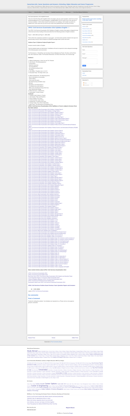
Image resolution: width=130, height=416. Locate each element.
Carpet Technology (76, 387)
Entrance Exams (85, 28)
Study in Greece (78, 352)
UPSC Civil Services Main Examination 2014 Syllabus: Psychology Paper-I (46, 123)
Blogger (71, 413)
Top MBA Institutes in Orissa (46, 367)
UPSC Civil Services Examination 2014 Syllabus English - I (42, 206)
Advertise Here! (38, 12)
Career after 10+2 (61, 383)
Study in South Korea (79, 355)
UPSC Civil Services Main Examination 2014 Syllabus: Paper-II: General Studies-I (48, 263)
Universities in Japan (88, 373)
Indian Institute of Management (35, 389)
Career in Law (29, 387)
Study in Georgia (63, 352)
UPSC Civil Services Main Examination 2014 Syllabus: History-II (43, 222)
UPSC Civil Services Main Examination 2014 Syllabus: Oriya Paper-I (44, 173)
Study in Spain (87, 355)
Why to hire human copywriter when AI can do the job (39, 400)
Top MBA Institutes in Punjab (59, 367)
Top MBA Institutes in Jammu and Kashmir (65, 366)
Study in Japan (43, 354)
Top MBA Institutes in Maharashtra (34, 367)
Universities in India (86, 42)
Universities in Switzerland (65, 376)
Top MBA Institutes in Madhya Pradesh (95, 366)
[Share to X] (36, 289)
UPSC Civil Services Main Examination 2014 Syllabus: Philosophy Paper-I (46, 135)
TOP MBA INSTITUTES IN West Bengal (83, 363)
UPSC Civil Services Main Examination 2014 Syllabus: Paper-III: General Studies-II (48, 262)
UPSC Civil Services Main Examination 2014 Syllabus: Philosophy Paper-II (46, 133)
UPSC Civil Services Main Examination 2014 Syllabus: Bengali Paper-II (45, 213)
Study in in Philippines (77, 357)
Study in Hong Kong (86, 352)
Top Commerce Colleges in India (73, 364)
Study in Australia (41, 351)
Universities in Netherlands (51, 374)
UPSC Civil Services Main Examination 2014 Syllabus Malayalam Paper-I (46, 185)
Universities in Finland (78, 371)
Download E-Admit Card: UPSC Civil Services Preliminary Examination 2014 (46, 282)
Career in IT (77, 386)
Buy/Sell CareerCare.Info (57, 12)
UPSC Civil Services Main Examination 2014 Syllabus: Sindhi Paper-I (45, 159)
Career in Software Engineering (55, 387)
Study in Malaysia (71, 354)
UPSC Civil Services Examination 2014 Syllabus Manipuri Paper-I (44, 182)
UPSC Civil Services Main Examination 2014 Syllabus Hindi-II (43, 198)
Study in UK (56, 357)
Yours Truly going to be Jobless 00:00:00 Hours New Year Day (42, 403)
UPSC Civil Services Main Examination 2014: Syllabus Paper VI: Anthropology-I (47, 251)
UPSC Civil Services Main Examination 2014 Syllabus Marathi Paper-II (45, 177)
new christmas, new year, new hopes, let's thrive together (40, 402)
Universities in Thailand (75, 376)
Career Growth (40, 384)
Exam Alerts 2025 (86, 30)
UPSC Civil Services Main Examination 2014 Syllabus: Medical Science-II (46, 136)
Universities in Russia (72, 374)
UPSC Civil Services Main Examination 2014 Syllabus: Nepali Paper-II (45, 174)
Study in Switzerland (35, 357)
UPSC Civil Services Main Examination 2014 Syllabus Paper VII (43, 253)
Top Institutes (100, 364)
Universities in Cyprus (40, 371)
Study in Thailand (43, 357)
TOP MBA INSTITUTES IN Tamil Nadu (34, 363)
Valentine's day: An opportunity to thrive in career (38, 398)
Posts (85, 82)
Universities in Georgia (98, 371)
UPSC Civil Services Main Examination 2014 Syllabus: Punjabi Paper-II (45, 168)
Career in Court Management (82, 383)
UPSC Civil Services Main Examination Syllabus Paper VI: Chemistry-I (45, 245)
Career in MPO (36, 387)
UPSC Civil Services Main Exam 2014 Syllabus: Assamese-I (42, 218)
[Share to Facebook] (38, 289)
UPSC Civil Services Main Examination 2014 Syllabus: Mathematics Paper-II (46, 142)
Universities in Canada (89, 370)
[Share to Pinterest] (39, 289)
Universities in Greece (41, 373)
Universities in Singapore (81, 374)
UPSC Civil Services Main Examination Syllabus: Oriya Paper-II (43, 171)
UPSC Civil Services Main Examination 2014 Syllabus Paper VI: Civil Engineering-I (48, 242)
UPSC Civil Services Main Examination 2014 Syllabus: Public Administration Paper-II (48, 118)
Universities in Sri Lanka (45, 376)
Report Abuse (70, 407)
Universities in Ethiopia (69, 371)
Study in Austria (49, 351)
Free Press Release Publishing (80, 12)
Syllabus (84, 39)
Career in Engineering (39, 386)
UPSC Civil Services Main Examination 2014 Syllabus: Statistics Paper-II (45, 112)
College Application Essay (86, 387)
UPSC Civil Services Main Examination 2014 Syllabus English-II (43, 204)
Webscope (68, 12)
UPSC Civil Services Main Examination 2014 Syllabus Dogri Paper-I (44, 209)
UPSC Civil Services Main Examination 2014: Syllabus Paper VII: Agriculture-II (47, 256)
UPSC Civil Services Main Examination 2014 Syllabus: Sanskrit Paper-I (45, 167)
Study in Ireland (30, 354)
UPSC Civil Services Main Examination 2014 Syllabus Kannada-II (44, 195)
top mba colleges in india (54, 377)
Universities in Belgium (71, 370)
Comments (86, 85)
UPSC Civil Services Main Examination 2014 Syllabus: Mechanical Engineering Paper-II (49, 139)
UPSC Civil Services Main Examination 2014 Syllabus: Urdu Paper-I (44, 150)
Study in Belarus (55, 351)
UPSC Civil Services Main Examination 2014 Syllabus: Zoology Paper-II (45, 109)
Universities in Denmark (50, 371)
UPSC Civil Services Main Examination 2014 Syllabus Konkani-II (44, 189)
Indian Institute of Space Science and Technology (74, 389)
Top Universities (35, 370)
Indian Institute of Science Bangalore (52, 389)
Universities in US (84, 376)
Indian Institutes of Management (92, 389)
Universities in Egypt (60, 371)
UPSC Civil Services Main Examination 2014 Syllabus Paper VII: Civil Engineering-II (48, 241)
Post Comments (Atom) (56, 341)
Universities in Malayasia (98, 373)
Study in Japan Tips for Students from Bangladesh (57, 354)
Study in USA (62, 357)
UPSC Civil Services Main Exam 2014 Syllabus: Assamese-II (43, 216)
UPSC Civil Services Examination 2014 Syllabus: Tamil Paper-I (43, 156)
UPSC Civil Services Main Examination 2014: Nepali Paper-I (42, 176)
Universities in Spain (36, 376)
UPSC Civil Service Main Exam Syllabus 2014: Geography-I (42, 230)
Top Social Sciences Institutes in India (84, 367)
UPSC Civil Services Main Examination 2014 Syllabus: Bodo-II (43, 210)
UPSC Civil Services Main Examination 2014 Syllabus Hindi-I (43, 200)
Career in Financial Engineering (67, 386)
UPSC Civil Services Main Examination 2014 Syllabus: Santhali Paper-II (45, 162)
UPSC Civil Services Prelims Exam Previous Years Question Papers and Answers (51, 285)
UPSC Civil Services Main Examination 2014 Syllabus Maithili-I (43, 188)
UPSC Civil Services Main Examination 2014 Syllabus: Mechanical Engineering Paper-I (49, 141)
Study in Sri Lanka (95, 355)
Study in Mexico (86, 354)
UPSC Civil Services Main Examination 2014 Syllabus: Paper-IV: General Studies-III (48, 260)
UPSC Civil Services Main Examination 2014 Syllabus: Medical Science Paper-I (47, 138)
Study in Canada (76, 351)
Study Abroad (85, 37)
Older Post (75, 337)
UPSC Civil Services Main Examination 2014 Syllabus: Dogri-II (43, 207)
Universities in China (99, 370)
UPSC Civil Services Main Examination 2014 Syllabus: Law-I (43, 221)
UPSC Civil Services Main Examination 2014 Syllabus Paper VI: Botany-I (45, 248)
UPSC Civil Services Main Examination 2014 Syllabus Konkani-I (43, 191)
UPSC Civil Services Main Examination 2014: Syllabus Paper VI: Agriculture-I (46, 257)
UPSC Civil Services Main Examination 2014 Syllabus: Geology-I (44, 227)
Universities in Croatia (31, 371)
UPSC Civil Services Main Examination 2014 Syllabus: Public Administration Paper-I (48, 120)
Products (46, 12)
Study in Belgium (62, 351)
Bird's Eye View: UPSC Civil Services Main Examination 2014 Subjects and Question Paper (50, 276)
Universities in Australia (53, 370)
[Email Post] (31, 289)
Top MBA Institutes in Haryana (51, 366)
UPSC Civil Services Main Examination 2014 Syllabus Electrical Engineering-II (47, 232)
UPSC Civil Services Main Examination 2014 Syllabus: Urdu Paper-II (44, 148)
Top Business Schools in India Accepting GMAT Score (47, 364)
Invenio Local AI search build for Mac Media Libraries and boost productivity (45, 396)
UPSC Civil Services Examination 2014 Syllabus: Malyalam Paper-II (44, 183)
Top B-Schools (95, 363)
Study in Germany (71, 352)
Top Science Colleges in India (71, 367)
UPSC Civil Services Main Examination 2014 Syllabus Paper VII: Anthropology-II (47, 250)
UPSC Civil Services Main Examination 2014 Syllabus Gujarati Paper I (45, 203)
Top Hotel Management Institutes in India (89, 364)
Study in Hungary (93, 352)
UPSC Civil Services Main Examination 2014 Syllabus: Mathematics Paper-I (46, 144)
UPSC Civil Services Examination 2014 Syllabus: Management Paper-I (45, 147)
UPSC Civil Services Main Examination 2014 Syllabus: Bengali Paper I (45, 215)
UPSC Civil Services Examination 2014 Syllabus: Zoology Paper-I (44, 111)
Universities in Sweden (55, 376)
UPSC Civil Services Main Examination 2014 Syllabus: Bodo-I (43, 212)
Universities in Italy (80, 373)
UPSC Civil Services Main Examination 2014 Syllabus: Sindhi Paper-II (45, 157)
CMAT (83, 73)
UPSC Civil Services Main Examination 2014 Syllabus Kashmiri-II (44, 192)
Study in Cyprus (96, 351)
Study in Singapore (61, 355)
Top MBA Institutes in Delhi (39, 366)
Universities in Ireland (71, 373)
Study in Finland (49, 352)
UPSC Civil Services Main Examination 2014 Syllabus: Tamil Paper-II (45, 154)
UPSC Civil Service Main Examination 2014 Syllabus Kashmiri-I (43, 194)
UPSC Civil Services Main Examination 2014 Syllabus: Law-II (43, 219)
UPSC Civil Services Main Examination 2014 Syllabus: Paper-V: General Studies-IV (48, 259)
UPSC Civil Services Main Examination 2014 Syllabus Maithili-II (43, 186)
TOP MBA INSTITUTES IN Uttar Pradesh (51, 363)
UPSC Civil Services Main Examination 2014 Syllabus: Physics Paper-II (45, 130)
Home (53, 337)
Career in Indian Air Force (85, 386)
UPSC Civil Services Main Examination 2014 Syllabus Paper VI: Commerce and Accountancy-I (51, 239)
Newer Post (31, 337)
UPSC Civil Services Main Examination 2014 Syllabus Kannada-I (44, 197)
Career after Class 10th (71, 383)
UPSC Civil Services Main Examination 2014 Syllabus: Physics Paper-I (45, 132)
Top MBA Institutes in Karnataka (80, 366)
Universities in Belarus (62, 370)
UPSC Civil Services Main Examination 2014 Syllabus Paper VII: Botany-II (46, 247)
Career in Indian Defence (97, 386)
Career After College (31, 383)
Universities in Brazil (81, 370)
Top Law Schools (30, 366)
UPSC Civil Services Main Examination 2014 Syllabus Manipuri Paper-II (45, 180)
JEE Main (84, 75)
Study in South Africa (69, 355)
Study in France (56, 352)
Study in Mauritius (78, 354)
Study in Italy (37, 354)
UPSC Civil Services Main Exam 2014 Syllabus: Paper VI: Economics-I (45, 236)
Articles (84, 26)
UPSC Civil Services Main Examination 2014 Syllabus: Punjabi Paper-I (45, 170)
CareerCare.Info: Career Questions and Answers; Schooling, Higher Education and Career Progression (60, 4)
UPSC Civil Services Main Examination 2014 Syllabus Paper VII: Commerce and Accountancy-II (51, 238)
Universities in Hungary (50, 373)
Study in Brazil (69, 351)
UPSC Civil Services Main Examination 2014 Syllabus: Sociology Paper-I (46, 117)
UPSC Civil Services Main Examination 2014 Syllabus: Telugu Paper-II (45, 151)
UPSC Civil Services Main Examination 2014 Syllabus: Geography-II (44, 229)
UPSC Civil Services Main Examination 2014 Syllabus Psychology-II (44, 121)
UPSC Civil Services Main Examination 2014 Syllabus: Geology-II (44, 226)
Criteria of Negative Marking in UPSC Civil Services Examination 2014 (45, 279)
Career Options (51, 384)
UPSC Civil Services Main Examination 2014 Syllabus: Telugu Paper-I (45, 153)
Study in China (83, 351)
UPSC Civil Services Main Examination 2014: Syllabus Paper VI (43, 254)
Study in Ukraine (69, 357)
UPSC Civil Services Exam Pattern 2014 (38, 274)
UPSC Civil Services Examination (40, 291)
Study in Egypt (35, 352)
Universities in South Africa (91, 374)
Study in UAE (50, 357)
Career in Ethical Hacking (54, 386)
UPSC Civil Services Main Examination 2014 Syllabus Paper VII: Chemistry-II (46, 244)
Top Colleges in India (63, 364)
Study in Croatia (90, 351)
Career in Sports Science (66, 387)
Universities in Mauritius (31, 374)
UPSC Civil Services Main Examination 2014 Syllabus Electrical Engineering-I (47, 233)
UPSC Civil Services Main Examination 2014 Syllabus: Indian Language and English (48, 266)
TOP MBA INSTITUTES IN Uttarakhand (67, 363)
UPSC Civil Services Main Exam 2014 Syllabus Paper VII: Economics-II (45, 235)
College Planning (95, 387)
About (30, 12)
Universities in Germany (32, 373)
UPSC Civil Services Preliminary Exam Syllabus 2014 (41, 280)
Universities (43, 370)
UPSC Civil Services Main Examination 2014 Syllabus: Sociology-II (44, 115)
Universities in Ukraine (92, 376)
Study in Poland (38, 355)
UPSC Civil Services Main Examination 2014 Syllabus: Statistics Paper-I (45, 114)
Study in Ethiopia (42, 352)
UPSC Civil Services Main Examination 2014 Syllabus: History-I (43, 224)
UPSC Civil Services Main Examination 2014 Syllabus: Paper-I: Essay (45, 265)
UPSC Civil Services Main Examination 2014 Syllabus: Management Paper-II (46, 145)
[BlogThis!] (35, 289)
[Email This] (34, 289)
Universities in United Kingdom (42, 377)
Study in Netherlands (95, 354)
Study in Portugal (45, 355)
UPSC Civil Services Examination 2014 (37, 273)
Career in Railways (43, 387)
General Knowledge (86, 35)
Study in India (100, 352)
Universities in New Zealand (61, 374)
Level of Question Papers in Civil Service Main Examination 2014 (44, 277)
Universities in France (88, 371)
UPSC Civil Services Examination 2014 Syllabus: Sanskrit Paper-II (44, 165)
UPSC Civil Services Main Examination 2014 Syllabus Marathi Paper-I (45, 179)
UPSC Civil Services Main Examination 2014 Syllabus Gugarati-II (44, 201)
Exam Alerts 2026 (86, 33)
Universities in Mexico (41, 374)
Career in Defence (92, 383)
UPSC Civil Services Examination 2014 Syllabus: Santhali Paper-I (44, 163)
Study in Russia (52, 355)
